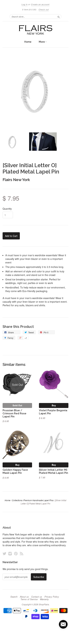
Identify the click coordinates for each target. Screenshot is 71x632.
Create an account (40, 4)
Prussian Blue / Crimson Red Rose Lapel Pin (14, 413)
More (42, 41)
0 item (29, 9)
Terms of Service (29, 599)
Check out (44, 9)
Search (13, 597)
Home (27, 41)
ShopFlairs (44, 604)
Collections (17, 500)
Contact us (36, 597)
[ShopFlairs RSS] (21, 553)
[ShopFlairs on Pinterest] (16, 553)
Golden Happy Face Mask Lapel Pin (15, 471)
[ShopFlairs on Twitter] (4, 553)
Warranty (44, 599)
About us (24, 597)
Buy (54, 405)
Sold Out (17, 405)
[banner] (35, 30)
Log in (25, 4)
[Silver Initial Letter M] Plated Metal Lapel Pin (53, 471)
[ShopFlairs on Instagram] (10, 553)
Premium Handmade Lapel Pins (38, 500)
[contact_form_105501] (63, 624)
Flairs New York (16, 179)
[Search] (59, 16)
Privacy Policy (51, 597)
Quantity (7, 209)
